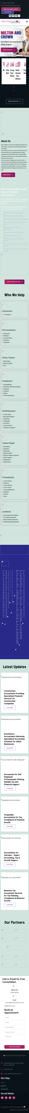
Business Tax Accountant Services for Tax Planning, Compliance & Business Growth (14, 895)
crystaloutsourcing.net (22, 1110)
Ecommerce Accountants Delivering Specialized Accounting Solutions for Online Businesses (14, 739)
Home (2, 1082)
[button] (27, 21)
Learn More (10, 707)
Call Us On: (14, 990)
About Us (3, 1086)
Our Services (4, 1089)
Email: (15, 1000)
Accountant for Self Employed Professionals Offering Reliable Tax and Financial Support (14, 779)
